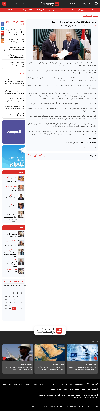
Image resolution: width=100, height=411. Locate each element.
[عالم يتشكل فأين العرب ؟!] (21, 272)
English (9, 10)
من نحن (80, 406)
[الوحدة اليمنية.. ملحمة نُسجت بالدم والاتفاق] (21, 243)
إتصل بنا (95, 406)
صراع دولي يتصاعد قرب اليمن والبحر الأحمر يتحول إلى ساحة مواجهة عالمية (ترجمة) (51, 368)
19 (10, 302)
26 (21, 308)
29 (10, 308)
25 (6, 305)
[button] (95, 358)
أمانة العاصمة (79, 384)
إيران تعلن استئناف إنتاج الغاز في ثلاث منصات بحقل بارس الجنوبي (14, 107)
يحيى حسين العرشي (11, 186)
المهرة (27, 384)
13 (14, 299)
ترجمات (17, 10)
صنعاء (10, 384)
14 (10, 299)
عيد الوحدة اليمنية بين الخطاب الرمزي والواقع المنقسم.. (10, 254)
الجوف (77, 388)
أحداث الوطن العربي (90, 16)
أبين (53, 384)
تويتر (87, 142)
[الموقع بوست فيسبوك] (2, 24)
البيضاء (48, 384)
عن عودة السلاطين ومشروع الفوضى (11, 180)
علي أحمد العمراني (12, 177)
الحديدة (21, 384)
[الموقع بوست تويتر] (2, 28)
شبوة (41, 384)
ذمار (15, 384)
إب (58, 384)
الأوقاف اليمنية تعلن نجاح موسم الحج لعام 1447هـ (14, 114)
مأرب (71, 388)
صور (54, 10)
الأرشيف (87, 406)
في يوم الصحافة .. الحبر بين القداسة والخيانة (11, 263)
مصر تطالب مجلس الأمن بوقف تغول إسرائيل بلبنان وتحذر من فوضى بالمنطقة (14, 31)
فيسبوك (93, 142)
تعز (66, 384)
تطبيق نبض (68, 142)
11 (21, 299)
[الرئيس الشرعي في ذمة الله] (21, 188)
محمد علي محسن (12, 232)
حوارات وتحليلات (28, 10)
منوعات (63, 10)
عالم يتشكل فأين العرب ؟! (12, 272)
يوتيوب (82, 142)
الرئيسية (90, 10)
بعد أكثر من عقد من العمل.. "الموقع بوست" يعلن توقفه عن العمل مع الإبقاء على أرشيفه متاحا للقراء (14, 82)
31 (21, 312)
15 (6, 299)
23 (14, 305)
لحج (62, 384)
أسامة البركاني (13, 250)
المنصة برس (43, 406)
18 (14, 302)
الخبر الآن (34, 406)
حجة (89, 388)
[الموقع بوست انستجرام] (2, 37)
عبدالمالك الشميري (11, 241)
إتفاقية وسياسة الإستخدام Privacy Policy (63, 406)
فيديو (48, 10)
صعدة (83, 388)
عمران (65, 388)
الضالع (59, 388)
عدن (71, 384)
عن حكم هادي (13, 206)
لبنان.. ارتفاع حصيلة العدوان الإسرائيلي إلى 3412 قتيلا (16, 40)
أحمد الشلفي (13, 212)
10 (6, 295)
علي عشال (14, 204)
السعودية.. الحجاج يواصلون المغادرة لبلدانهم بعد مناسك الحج (14, 48)
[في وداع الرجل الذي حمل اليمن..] (21, 235)
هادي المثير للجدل (11, 197)
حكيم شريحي (13, 259)
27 (17, 308)
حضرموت (35, 384)
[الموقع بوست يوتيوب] (2, 33)
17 (17, 302)
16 (21, 302)
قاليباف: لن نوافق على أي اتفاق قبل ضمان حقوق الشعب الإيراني (14, 91)
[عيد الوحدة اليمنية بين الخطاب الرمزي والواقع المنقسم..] (21, 253)
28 (14, 308)
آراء (72, 10)
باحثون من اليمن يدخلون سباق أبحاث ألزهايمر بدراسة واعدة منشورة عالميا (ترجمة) (82, 368)
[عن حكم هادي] (21, 206)
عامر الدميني (13, 195)
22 (17, 305)
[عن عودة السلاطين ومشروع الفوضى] (21, 179)
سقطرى (52, 388)
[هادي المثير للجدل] (21, 197)
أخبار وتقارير (81, 10)
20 (6, 302)
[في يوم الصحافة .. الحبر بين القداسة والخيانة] (21, 262)
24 (10, 305)
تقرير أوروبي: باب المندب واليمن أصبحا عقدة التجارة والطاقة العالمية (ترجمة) (18, 368)
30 (6, 308)
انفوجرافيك (40, 10)
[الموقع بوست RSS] (2, 41)
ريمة (4, 384)
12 (17, 299)
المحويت (95, 388)
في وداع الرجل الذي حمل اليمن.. (11, 235)
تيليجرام (75, 142)
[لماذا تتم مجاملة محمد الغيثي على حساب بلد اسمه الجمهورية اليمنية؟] (21, 216)
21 (21, 305)
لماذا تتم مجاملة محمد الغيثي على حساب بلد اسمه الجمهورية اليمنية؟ (10, 218)
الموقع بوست (92, 25)
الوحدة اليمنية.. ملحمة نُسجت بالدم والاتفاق (10, 244)
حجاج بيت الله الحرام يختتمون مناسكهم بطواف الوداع (15, 55)
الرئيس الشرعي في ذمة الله (11, 189)
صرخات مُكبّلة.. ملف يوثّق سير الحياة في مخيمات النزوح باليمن (14, 99)
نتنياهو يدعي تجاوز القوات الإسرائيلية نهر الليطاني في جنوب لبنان (14, 64)
